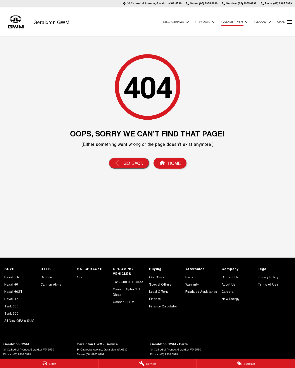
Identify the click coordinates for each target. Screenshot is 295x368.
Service (260, 21)
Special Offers (232, 21)
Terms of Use (268, 284)
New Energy (231, 298)
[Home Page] (15, 22)
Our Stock (202, 21)
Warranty (192, 284)
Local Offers (158, 291)
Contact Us (230, 277)
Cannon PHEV (123, 302)
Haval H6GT (13, 291)
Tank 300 (11, 306)
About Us (229, 284)
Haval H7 (11, 298)
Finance (155, 298)
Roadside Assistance (201, 291)
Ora (80, 277)
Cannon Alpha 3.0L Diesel (127, 292)
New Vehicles (173, 21)
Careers (228, 291)
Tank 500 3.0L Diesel (128, 282)
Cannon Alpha (51, 284)
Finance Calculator (163, 306)
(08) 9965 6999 (21, 354)
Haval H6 (11, 284)
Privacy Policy (268, 277)
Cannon (46, 277)
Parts (189, 277)
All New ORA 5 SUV (19, 320)
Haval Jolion (13, 277)
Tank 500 (11, 313)
